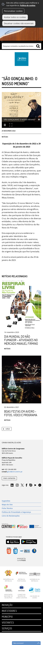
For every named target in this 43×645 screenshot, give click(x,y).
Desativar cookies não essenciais (19, 23)
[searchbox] (21, 46)
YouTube (35, 485)
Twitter (22, 485)
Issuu (30, 485)
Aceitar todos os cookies (15, 17)
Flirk (39, 485)
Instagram (17, 485)
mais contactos (9, 478)
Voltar (7, 429)
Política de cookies (27, 5)
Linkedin (12, 485)
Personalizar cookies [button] (13, 11)
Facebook (26, 485)
